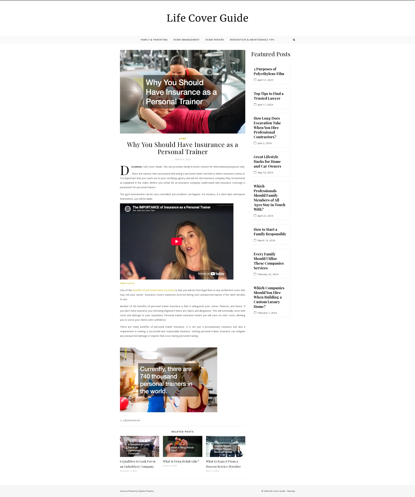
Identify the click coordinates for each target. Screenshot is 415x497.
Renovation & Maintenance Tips (252, 39)
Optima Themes (146, 491)
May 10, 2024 (265, 172)
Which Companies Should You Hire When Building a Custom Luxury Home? (269, 297)
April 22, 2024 (265, 216)
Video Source (127, 283)
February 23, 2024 (268, 274)
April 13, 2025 (265, 80)
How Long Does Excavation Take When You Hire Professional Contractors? (267, 127)
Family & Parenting (154, 39)
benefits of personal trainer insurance (154, 290)
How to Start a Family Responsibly (270, 231)
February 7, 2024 (267, 313)
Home (182, 138)
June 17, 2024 (265, 104)
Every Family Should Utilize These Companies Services (269, 260)
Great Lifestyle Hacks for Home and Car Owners (267, 161)
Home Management (186, 39)
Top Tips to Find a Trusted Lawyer (269, 96)
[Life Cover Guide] (207, 18)
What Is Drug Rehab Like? (181, 461)
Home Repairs (215, 39)
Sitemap (291, 491)
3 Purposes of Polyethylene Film (269, 71)
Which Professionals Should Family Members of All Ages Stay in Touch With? (269, 198)
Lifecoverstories (131, 420)
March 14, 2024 (266, 240)
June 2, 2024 (265, 143)
